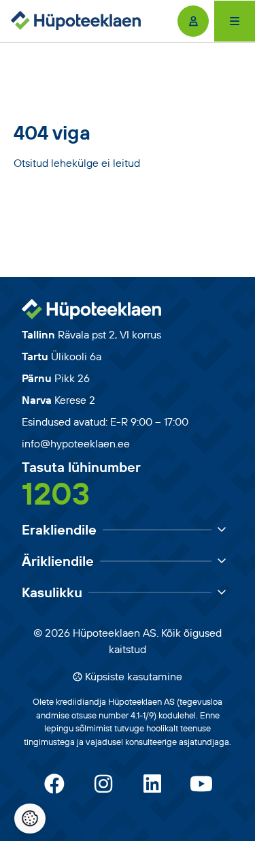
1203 (56, 493)
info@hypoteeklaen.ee (76, 443)
